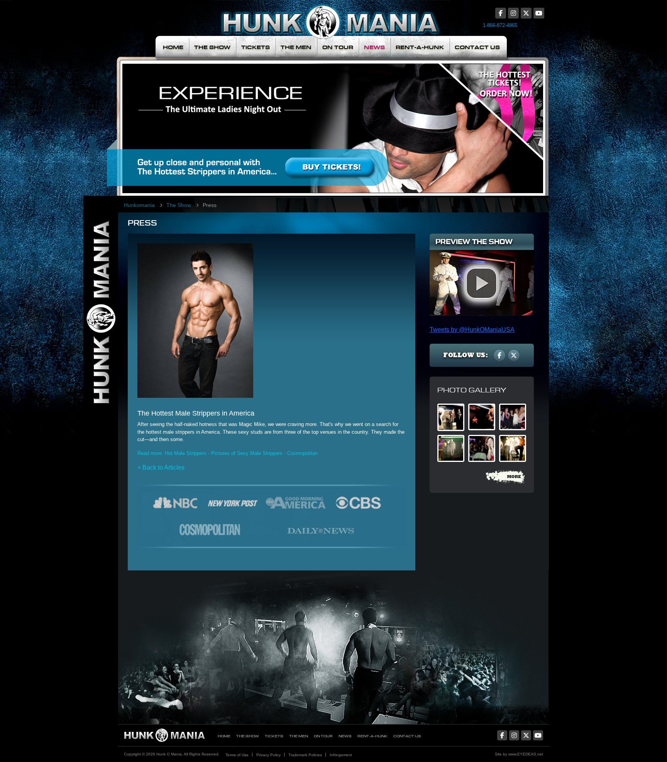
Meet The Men (277, 121)
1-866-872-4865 (500, 25)
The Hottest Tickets (495, 121)
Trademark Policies (305, 755)
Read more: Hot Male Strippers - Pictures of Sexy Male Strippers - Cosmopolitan (227, 453)
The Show (212, 47)
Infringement (341, 755)
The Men (296, 47)
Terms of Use (237, 755)
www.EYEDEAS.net (525, 754)
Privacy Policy (268, 755)
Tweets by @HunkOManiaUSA (472, 329)
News (374, 47)
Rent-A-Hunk (420, 47)
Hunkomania (139, 205)
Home (173, 47)
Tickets (255, 47)
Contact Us (477, 47)
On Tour (337, 47)
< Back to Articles (161, 467)
